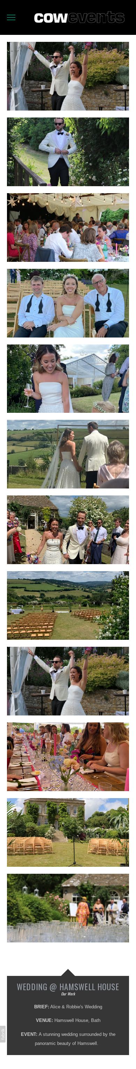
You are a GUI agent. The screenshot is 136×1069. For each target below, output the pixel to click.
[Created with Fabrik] (3, 1034)
